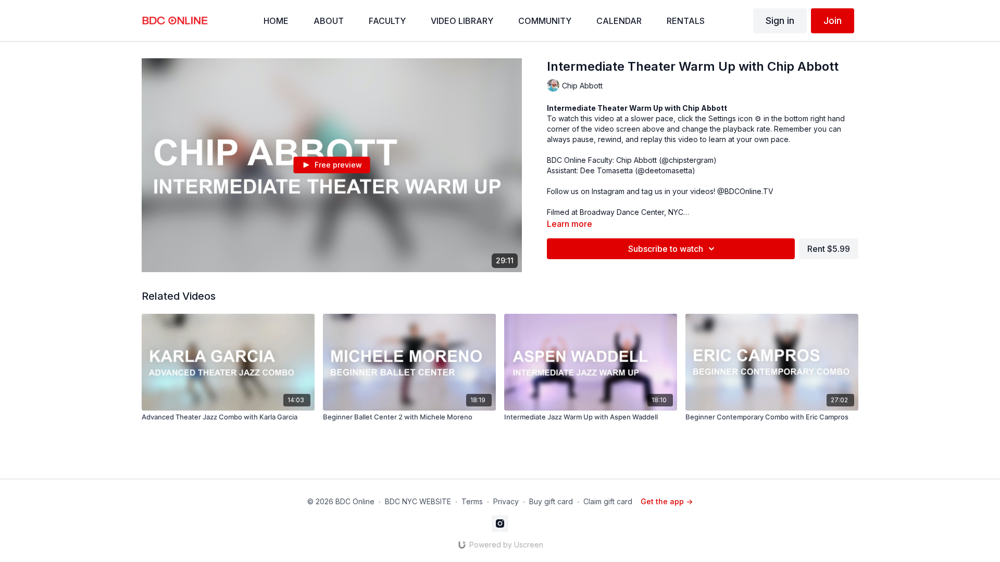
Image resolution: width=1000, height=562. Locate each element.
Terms (472, 501)
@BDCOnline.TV (745, 191)
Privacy (506, 501)
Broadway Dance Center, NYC (631, 212)
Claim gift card (607, 501)
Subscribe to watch (665, 249)
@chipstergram (687, 160)
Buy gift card (551, 501)
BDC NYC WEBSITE (418, 501)
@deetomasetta (665, 170)
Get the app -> (667, 501)
